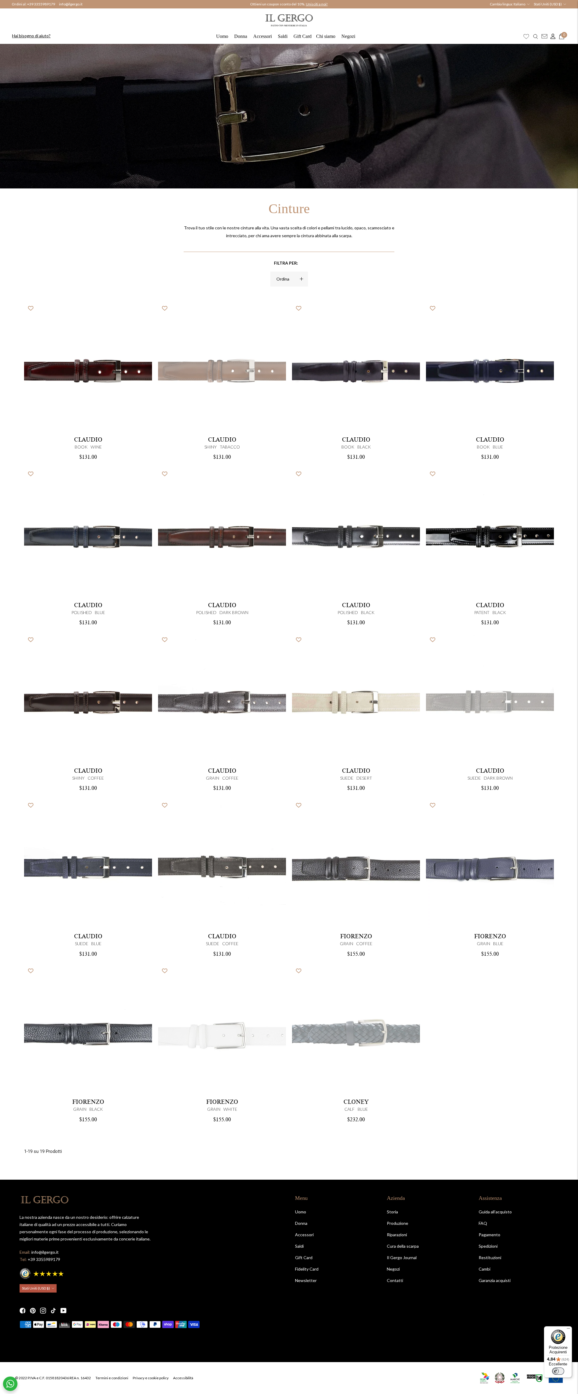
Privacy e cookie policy (151, 1378)
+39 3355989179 (41, 4)
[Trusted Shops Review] (42, 1273)
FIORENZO (356, 936)
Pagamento (489, 1234)
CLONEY (355, 1102)
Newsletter (306, 1280)
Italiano (519, 4)
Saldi (282, 36)
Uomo (222, 36)
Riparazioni (397, 1234)
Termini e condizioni (111, 1378)
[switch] (558, 1371)
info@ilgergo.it (70, 4)
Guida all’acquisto (495, 1211)
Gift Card (303, 36)
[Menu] (568, 1329)
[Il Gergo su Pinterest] (33, 1311)
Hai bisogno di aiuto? (31, 35)
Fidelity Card (307, 1268)
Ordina (282, 278)
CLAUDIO (88, 439)
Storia (392, 1211)
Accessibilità (183, 1378)
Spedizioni (488, 1246)
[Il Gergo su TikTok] (53, 1311)
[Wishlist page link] (526, 36)
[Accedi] (551, 36)
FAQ (483, 1223)
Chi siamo (325, 36)
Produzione (397, 1223)
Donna (240, 36)
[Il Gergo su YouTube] (64, 1311)
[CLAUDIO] (222, 367)
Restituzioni (490, 1257)
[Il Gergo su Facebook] (23, 1311)
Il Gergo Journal (402, 1257)
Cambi (484, 1268)
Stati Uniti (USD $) (548, 4)
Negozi (348, 36)
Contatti (395, 1280)
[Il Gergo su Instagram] (43, 1311)
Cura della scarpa (403, 1246)
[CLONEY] (356, 1029)
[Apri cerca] (535, 36)
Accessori (262, 36)
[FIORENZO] (222, 1029)
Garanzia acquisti (495, 1280)
